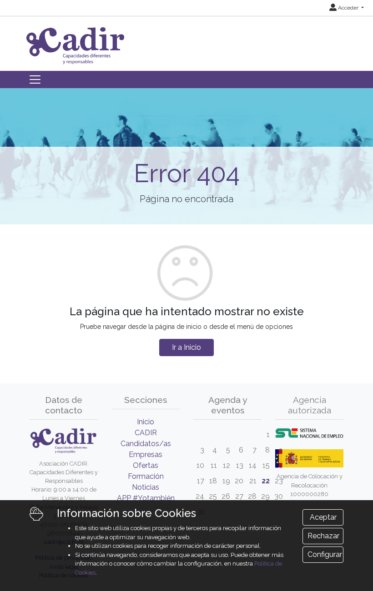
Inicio (145, 421)
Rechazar (323, 535)
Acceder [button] (348, 8)
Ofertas (145, 465)
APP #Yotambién (146, 498)
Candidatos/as (146, 443)
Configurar (324, 554)
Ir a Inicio (186, 347)
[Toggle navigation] (35, 79)
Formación (146, 476)
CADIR (146, 432)
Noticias (145, 487)
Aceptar (323, 517)
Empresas (145, 454)
